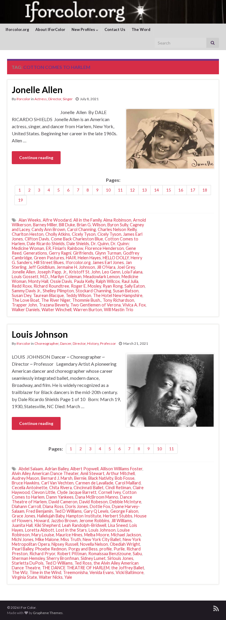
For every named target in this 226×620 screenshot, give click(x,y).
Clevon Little (43, 492)
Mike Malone (47, 539)
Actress (40, 99)
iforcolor (23, 99)
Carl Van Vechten (57, 482)
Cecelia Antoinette (29, 487)
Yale (68, 577)
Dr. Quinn (100, 243)
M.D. (44, 276)
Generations (35, 252)
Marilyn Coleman (66, 276)
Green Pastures (49, 257)
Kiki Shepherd (47, 525)
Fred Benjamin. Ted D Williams (54, 511)
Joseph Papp (49, 271)
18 (204, 189)
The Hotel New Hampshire (117, 295)
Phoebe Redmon (51, 548)
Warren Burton (87, 309)
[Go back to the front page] (113, 12)
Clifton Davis (37, 238)
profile (105, 548)
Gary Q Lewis (96, 511)
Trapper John (24, 304)
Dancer (65, 343)
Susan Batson (126, 290)
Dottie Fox (100, 506)
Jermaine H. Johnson (75, 267)
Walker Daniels (26, 309)
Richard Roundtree (51, 285)
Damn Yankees (60, 496)
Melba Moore (96, 534)
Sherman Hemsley (28, 558)
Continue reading (36, 157)
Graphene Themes (48, 613)
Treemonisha (75, 572)
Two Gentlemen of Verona (95, 304)
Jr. (65, 271)
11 (120, 189)
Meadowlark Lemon (101, 276)
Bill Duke (67, 224)
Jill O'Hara (106, 267)
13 (144, 189)
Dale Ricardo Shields (46, 243)
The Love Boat (25, 300)
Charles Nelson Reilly (117, 229)
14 (156, 189)
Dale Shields (78, 243)
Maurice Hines (69, 534)
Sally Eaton (134, 285)
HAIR (71, 257)
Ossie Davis (61, 281)
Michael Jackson (126, 534)
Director (54, 99)
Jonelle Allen (37, 89)
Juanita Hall (22, 525)
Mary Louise (42, 534)
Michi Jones (23, 539)
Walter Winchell (56, 309)
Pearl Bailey (22, 548)
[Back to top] (212, 606)
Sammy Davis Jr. (26, 290)
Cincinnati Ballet (89, 487)
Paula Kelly (84, 281)
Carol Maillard (128, 482)
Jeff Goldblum (41, 267)
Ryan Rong (113, 285)
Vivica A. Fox (134, 304)
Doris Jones (76, 506)
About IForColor (50, 29)
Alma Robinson (117, 219)
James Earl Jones (108, 262)
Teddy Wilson (78, 295)
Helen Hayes (89, 257)
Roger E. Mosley (86, 285)
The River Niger (55, 300)
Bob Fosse (124, 478)
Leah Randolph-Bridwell (84, 525)
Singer (68, 99)
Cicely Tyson (84, 234)
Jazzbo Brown (64, 520)
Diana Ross (53, 506)
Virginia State (24, 577)
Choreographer (46, 343)
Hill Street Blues (49, 262)
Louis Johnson (40, 334)
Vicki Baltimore (130, 572)
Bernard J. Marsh (56, 478)
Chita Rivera (60, 487)
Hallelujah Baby (50, 515)
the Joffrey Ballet (127, 567)
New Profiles (84, 29)
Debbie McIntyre (125, 501)
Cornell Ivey (109, 492)
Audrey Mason (25, 478)
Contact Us (114, 29)
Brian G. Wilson (91, 224)
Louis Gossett (25, 276)
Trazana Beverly (54, 304)
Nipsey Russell (64, 544)
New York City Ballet (102, 539)
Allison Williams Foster (121, 468)
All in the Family (87, 219)
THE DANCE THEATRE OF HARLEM (75, 567)
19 (20, 199)
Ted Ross (83, 562)
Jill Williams (121, 520)
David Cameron (63, 501)
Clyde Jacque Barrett (77, 492)
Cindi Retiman (118, 487)
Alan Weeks (30, 219)
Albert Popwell (84, 468)
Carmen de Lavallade (94, 482)
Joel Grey (126, 267)
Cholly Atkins (57, 234)
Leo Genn (111, 271)
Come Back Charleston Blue (77, 238)
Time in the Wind (45, 572)
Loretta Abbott (39, 529)
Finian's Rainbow (68, 248)
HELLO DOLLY (116, 257)
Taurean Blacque (48, 295)
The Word (141, 29)
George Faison (124, 511)
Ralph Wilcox (108, 281)
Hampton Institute (83, 515)
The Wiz (20, 572)
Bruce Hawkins (25, 482)
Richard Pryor (42, 553)
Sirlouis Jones (120, 558)
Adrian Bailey (57, 468)
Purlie (119, 548)
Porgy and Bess (83, 548)
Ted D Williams (59, 562)
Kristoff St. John (84, 271)
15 (168, 189)
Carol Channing (81, 229)
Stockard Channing (93, 290)
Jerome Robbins (94, 520)
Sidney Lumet (93, 558)
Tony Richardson (118, 300)
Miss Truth (71, 539)
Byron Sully (117, 224)
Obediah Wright (125, 544)
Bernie (80, 478)
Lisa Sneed (118, 525)
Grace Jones (23, 515)
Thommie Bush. (86, 300)
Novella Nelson (94, 544)
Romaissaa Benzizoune (109, 553)
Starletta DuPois (28, 562)
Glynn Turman (108, 252)
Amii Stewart (92, 473)
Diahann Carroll (26, 506)
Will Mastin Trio (118, 309)
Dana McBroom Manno (96, 496)
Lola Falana (132, 271)
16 (180, 189)
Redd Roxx (22, 285)
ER (48, 248)
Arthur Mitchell (120, 473)
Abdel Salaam (31, 468)
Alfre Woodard (57, 219)
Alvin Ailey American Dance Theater (45, 473)
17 (192, 189)
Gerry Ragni (60, 252)
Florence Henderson (104, 248)
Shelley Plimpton (58, 290)
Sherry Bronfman (62, 558)
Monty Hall (38, 281)
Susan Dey (21, 295)
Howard (41, 520)
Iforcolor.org (17, 29)
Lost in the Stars (71, 529)
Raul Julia (130, 281)
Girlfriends (83, 252)
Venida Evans (101, 572)
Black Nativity (100, 478)
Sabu (137, 553)
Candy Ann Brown (48, 229)
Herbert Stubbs (117, 515)
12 (132, 189)
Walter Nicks (51, 577)
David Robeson (93, 501)
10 (108, 189)
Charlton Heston (28, 234)
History (93, 343)
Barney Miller (45, 224)
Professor (108, 343)
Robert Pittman (72, 553)
